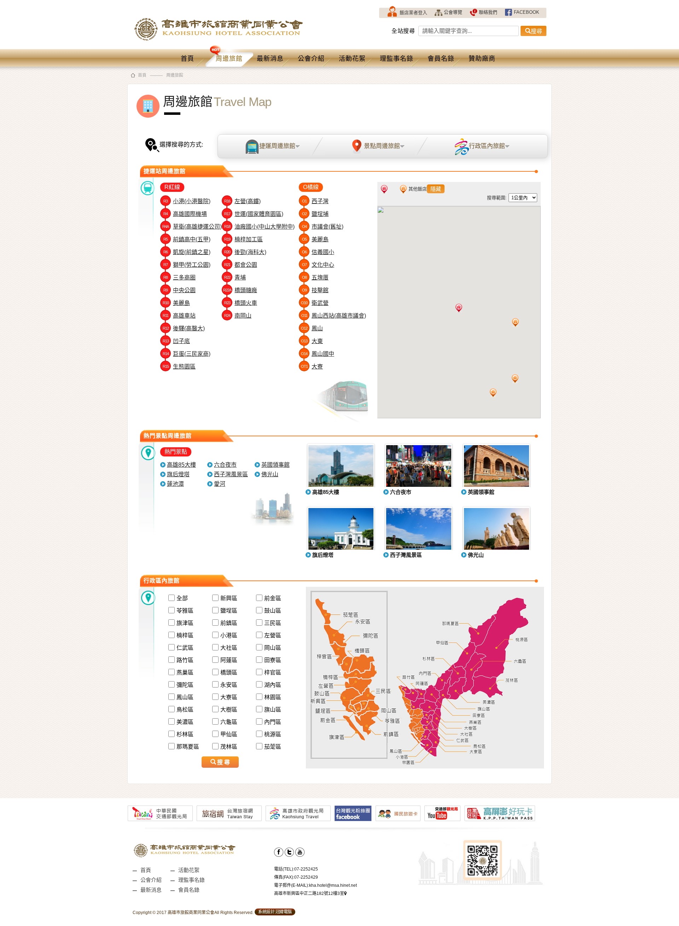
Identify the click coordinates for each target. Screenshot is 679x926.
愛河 (219, 484)
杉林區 (184, 734)
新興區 (228, 598)
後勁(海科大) (245, 252)
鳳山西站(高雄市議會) (333, 316)
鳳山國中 (317, 354)
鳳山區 (184, 697)
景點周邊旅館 (382, 146)
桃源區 (272, 734)
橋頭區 (228, 673)
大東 (312, 341)
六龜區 (228, 722)
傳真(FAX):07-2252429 (296, 877)
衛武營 (315, 303)
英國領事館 (275, 465)
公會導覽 (453, 12)
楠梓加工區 (243, 239)
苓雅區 (184, 611)
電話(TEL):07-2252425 (296, 869)
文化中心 (318, 265)
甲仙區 (228, 734)
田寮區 (272, 660)
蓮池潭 (175, 484)
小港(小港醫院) (186, 201)
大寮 (312, 367)
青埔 (235, 278)
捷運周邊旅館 (277, 146)
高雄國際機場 (185, 214)
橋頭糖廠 (240, 290)
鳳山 (312, 328)
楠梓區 (184, 635)
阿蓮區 (228, 660)
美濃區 (184, 722)
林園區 (272, 697)
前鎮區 (228, 623)
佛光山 (269, 474)
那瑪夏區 (187, 747)
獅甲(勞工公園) (186, 265)
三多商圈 (179, 278)
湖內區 (272, 685)
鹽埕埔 (315, 214)
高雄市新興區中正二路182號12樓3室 (309, 893)
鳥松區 (184, 710)
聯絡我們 (488, 12)
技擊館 (315, 290)
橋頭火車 (240, 303)
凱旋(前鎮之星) (186, 252)
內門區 (272, 722)
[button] (458, 307)
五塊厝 (315, 278)
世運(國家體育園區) (253, 214)
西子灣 (315, 201)
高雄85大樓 (181, 465)
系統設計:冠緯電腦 (275, 911)
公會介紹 (311, 58)
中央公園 (179, 290)
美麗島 (176, 303)
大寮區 (228, 697)
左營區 (272, 635)
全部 (182, 598)
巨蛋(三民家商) (186, 354)
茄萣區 (272, 747)
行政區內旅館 (487, 146)
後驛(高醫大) (184, 328)
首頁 (187, 58)
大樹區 (228, 710)
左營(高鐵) (242, 201)
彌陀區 (184, 685)
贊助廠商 (482, 58)
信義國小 (318, 252)
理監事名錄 (396, 58)
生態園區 (179, 367)
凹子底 (176, 341)
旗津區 (184, 623)
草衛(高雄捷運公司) (192, 227)
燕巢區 (184, 673)
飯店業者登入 (413, 12)
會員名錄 (441, 58)
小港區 (228, 635)
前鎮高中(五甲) (186, 239)
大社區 (228, 648)
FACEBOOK (526, 12)
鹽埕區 (228, 611)
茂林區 (228, 747)
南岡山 (237, 316)
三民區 (272, 623)
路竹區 (184, 660)
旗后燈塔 (178, 474)
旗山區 (272, 710)
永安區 (228, 685)
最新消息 (270, 58)
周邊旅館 (229, 58)
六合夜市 (225, 465)
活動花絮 (352, 58)
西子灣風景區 (231, 474)
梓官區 (272, 673)
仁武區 (184, 648)
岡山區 (272, 648)
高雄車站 (179, 316)
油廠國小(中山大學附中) (259, 227)
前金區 (272, 598)
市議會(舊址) (322, 227)
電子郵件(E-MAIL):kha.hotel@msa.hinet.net (315, 885)
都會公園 (240, 265)
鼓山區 (272, 611)
